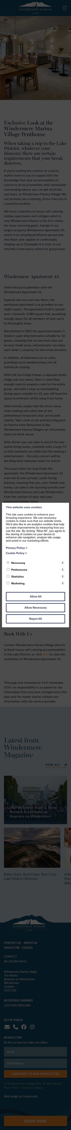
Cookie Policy (16, 553)
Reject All (35, 618)
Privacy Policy (16, 547)
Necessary (18, 562)
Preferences (19, 569)
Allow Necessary (35, 607)
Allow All (35, 596)
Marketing (18, 583)
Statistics (17, 576)
